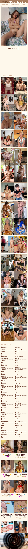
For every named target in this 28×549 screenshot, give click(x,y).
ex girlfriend (5, 421)
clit (3, 398)
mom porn (19, 376)
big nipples (19, 378)
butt (3, 389)
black (3, 374)
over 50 (18, 389)
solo (17, 423)
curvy (3, 412)
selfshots (18, 407)
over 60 (18, 392)
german (4, 432)
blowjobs (4, 378)
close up (4, 401)
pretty (17, 398)
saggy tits (18, 405)
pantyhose (19, 396)
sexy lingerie (19, 369)
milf (17, 374)
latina (17, 363)
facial (3, 423)
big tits (4, 369)
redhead (18, 403)
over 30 (18, 385)
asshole (4, 356)
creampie (4, 407)
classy (4, 396)
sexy (17, 412)
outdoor (18, 383)
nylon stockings (20, 425)
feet (3, 428)
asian (3, 351)
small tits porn (20, 421)
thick (17, 428)
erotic (3, 419)
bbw (3, 360)
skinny (18, 419)
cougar (4, 403)
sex (17, 410)
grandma (4, 437)
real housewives (20, 356)
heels (17, 351)
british (4, 383)
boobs (4, 381)
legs (17, 365)
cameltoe (4, 392)
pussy (17, 401)
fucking (4, 430)
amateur (4, 347)
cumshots (5, 410)
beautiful (4, 365)
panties (18, 394)
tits (17, 430)
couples (4, 405)
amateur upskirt (20, 432)
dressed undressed (7, 414)
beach (4, 363)
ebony (4, 416)
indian (18, 358)
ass (3, 354)
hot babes (5, 358)
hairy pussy (19, 349)
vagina (18, 434)
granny (18, 347)
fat (3, 425)
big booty (4, 367)
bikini (3, 372)
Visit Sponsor (14, 48)
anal (3, 349)
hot (17, 354)
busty (3, 387)
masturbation (19, 372)
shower (18, 416)
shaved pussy (20, 414)
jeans (17, 360)
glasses (4, 434)
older (17, 381)
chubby (4, 394)
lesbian (18, 367)
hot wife (18, 437)
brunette (4, 385)
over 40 (18, 387)
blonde (4, 376)
